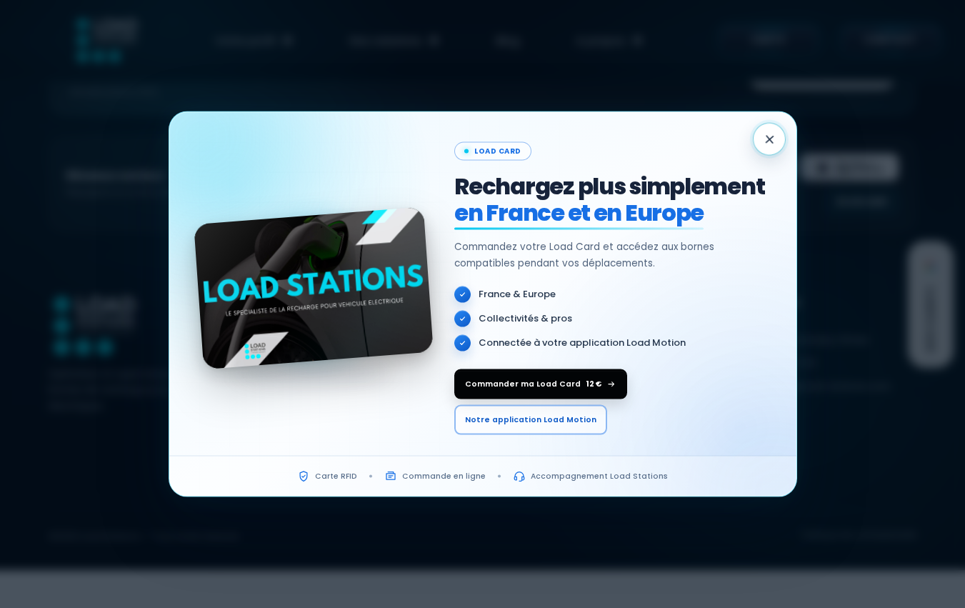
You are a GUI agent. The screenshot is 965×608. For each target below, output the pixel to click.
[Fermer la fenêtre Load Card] (768, 138)
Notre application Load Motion (530, 419)
